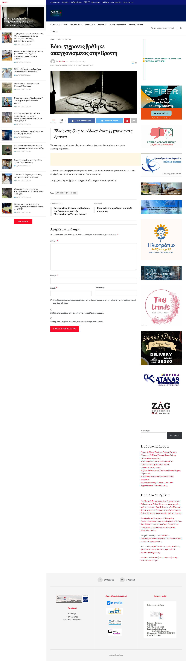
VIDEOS (53, 31)
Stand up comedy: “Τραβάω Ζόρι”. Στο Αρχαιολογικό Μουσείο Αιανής (28, 100)
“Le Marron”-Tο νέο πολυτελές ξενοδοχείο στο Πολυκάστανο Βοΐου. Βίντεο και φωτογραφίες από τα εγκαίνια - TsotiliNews (160, 504)
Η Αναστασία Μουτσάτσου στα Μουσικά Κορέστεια (26, 84)
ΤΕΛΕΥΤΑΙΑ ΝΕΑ (74, 65)
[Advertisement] (100, 159)
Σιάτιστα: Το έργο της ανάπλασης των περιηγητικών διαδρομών (28, 175)
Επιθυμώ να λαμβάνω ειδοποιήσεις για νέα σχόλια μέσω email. (77, 313)
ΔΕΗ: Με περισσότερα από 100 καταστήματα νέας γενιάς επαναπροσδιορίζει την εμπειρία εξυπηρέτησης (28, 117)
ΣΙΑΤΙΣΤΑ (102, 25)
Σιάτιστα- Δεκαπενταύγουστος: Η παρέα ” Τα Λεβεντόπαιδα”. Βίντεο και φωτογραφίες (161, 538)
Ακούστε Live (55, 2)
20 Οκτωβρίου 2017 (77, 61)
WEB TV (87, 2)
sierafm (62, 61)
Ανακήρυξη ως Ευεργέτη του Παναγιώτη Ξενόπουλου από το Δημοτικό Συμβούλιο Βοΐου (160, 527)
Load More (23, 221)
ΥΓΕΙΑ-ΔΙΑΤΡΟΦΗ (118, 25)
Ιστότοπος (100, 288)
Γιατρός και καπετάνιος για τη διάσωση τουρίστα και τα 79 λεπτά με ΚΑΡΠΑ (28, 207)
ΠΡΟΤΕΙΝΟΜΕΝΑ (64, 39)
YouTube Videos (76, 2)
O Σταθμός (65, 2)
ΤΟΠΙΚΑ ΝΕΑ (76, 25)
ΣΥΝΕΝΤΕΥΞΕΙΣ (136, 25)
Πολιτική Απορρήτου (72, 620)
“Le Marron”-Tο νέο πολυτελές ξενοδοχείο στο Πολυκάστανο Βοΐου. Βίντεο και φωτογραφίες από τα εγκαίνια (161, 510)
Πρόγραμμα (95, 2)
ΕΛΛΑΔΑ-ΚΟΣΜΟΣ (58, 25)
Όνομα (54, 275)
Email (53, 288)
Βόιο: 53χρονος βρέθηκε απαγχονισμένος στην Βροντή (18, 20)
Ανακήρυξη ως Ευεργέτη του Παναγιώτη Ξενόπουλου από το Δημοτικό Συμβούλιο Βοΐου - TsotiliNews (161, 521)
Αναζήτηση (145, 431)
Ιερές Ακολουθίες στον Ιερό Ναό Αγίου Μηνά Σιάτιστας (28, 161)
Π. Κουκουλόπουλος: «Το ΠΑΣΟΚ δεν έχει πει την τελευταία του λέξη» (29, 147)
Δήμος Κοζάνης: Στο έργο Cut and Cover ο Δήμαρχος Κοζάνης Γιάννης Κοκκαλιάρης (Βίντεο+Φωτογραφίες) (28, 37)
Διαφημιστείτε (115, 2)
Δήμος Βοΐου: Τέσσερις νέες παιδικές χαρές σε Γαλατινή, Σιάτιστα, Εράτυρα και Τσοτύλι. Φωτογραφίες (160, 549)
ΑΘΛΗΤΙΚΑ (90, 25)
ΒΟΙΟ (73, 193)
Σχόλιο (54, 240)
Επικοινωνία (128, 2)
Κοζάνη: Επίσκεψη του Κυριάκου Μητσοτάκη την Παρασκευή (27, 70)
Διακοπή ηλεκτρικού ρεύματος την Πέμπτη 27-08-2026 (28, 132)
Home (52, 39)
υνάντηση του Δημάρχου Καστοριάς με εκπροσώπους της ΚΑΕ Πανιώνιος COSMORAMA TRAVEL (29, 55)
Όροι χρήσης (72, 616)
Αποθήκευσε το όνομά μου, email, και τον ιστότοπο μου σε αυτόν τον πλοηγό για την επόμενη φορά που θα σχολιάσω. (94, 301)
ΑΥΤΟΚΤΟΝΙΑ (62, 193)
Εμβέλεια (105, 2)
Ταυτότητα (72, 613)
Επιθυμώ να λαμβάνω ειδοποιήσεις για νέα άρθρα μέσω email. (76, 322)
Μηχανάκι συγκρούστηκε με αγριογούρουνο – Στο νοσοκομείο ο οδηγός (28, 191)
